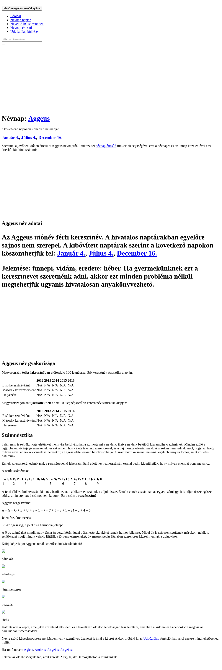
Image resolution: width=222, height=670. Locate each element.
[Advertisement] (111, 79)
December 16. (50, 137)
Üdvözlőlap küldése (24, 31)
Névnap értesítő (21, 28)
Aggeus (39, 118)
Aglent (28, 650)
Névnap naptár (20, 20)
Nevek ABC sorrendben (27, 24)
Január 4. (10, 137)
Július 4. (28, 137)
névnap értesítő (106, 146)
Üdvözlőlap (151, 638)
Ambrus (40, 650)
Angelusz (66, 650)
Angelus (53, 650)
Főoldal (15, 16)
